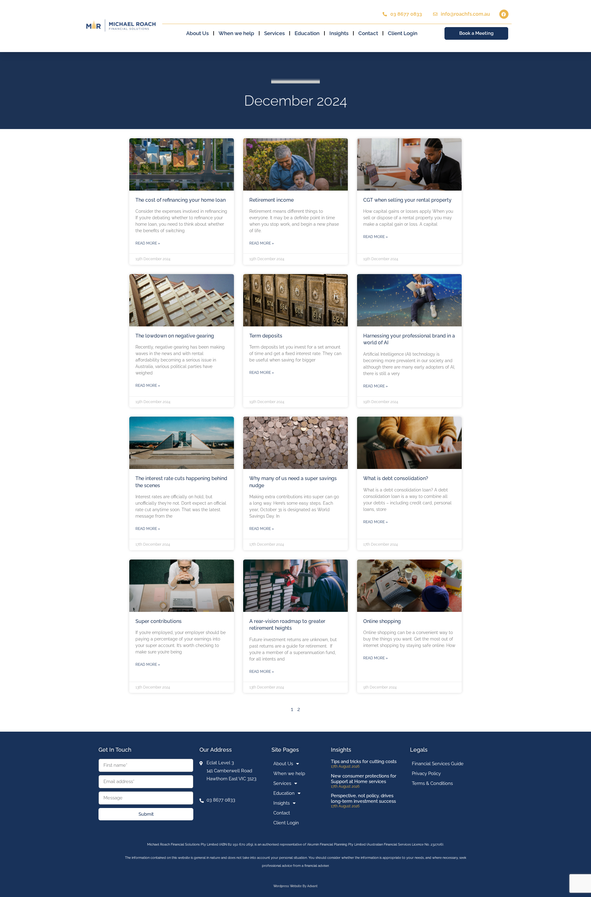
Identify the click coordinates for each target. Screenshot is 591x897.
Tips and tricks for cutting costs (363, 761)
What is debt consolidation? (395, 478)
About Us (197, 33)
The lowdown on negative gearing (174, 336)
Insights (338, 33)
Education (307, 33)
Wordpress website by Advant (295, 886)
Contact (368, 33)
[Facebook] (504, 14)
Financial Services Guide (438, 763)
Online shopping (382, 621)
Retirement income (271, 200)
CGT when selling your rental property (407, 200)
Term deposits (265, 336)
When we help (236, 33)
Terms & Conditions (432, 783)
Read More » (147, 243)
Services (274, 33)
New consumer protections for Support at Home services (363, 778)
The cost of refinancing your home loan (180, 200)
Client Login (402, 33)
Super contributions (158, 621)
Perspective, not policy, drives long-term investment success (363, 798)
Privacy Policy (426, 773)
